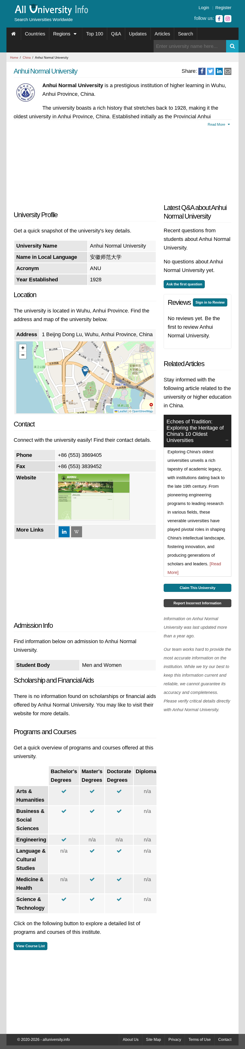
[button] (85, 371)
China (27, 57)
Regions (62, 33)
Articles (162, 33)
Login (204, 7)
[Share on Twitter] (210, 71)
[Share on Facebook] (202, 71)
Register (223, 7)
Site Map (153, 1040)
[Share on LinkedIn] (219, 71)
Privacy (174, 1040)
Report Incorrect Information (197, 603)
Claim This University (197, 588)
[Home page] (13, 34)
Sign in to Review (210, 302)
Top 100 (94, 33)
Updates (138, 33)
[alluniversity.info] (51, 14)
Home (14, 57)
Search (185, 33)
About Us (131, 1040)
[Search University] (232, 46)
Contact (224, 1040)
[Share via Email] (227, 71)
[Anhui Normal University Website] (94, 519)
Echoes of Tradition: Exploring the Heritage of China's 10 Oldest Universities (195, 431)
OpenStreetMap (142, 411)
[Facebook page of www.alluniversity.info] (219, 18)
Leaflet (122, 411)
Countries (35, 33)
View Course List (30, 946)
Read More (217, 124)
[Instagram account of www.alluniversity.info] (227, 18)
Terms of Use (200, 1040)
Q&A (116, 33)
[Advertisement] (85, 167)
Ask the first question (184, 284)
